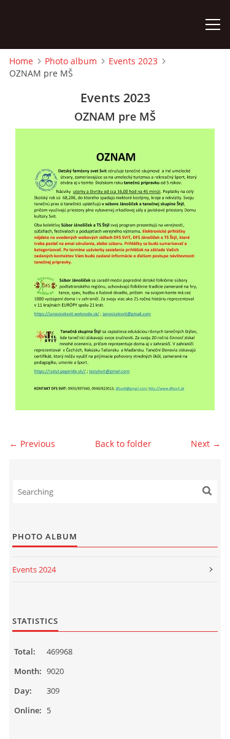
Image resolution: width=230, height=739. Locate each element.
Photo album (71, 61)
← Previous (32, 443)
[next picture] (201, 269)
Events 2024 (34, 569)
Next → (206, 443)
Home (21, 61)
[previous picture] (29, 269)
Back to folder (123, 443)
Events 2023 (133, 61)
